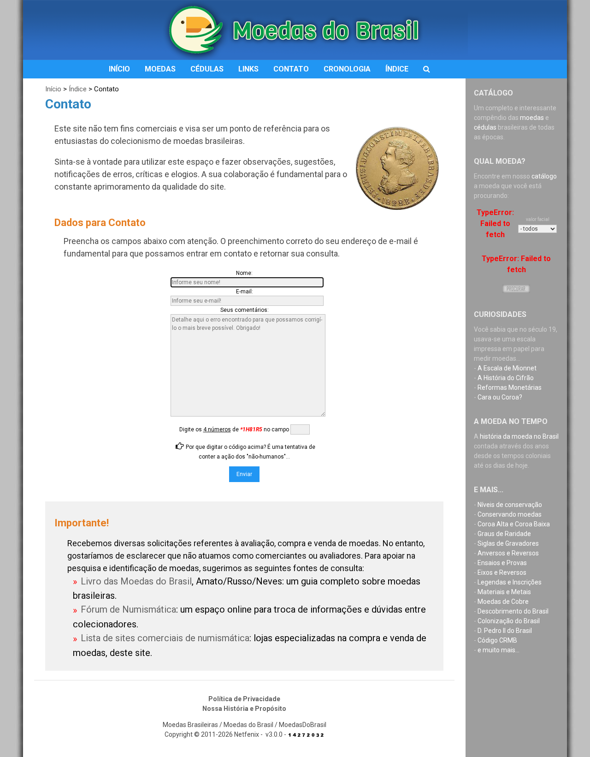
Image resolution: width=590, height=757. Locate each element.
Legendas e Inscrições (510, 582)
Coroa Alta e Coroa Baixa (514, 524)
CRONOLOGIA (347, 69)
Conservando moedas (510, 514)
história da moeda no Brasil (519, 436)
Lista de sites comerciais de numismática (165, 638)
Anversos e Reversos (508, 553)
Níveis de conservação (510, 504)
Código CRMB (497, 640)
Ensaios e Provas (502, 562)
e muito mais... (498, 650)
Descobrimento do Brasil (513, 611)
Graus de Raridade (504, 533)
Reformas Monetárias (510, 387)
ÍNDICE (396, 69)
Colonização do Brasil (509, 621)
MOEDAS (160, 69)
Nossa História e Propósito (244, 708)
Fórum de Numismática (128, 609)
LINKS (248, 69)
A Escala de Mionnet (507, 368)
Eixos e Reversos (502, 572)
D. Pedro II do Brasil (505, 630)
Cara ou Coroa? (500, 397)
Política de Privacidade (244, 699)
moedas (532, 117)
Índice (78, 89)
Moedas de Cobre (503, 601)
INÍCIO (119, 69)
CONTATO (291, 69)
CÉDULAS (207, 69)
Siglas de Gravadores (508, 543)
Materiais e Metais (504, 592)
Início (53, 89)
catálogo (544, 176)
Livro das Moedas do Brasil (136, 581)
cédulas (485, 127)
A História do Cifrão (506, 377)
